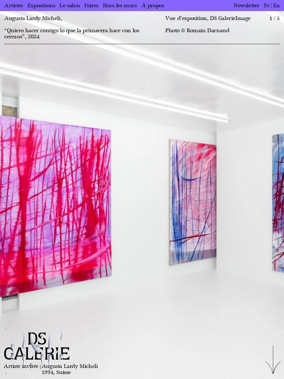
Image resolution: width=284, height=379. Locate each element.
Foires (91, 5)
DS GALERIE (37, 347)
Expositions (41, 5)
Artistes (13, 5)
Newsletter (247, 5)
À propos (152, 5)
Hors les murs (120, 5)
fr (266, 5)
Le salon (70, 5)
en (276, 5)
